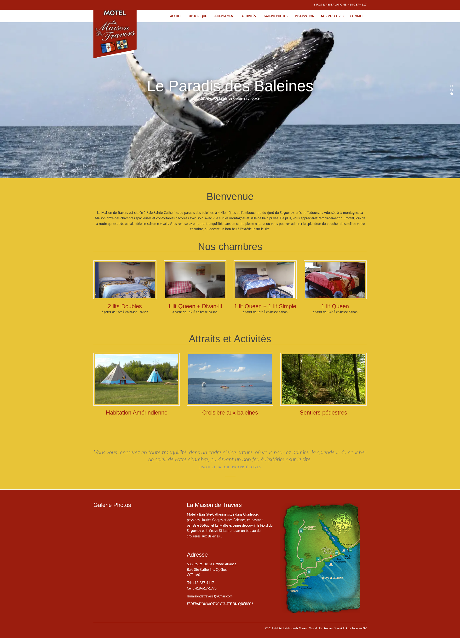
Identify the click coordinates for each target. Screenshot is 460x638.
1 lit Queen (335, 306)
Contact (357, 16)
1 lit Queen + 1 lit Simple (265, 306)
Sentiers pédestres (323, 412)
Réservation (304, 16)
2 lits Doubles (125, 306)
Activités (249, 16)
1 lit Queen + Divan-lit (195, 306)
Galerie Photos (276, 16)
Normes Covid (332, 16)
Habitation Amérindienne (136, 412)
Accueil (176, 16)
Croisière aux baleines (230, 412)
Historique (198, 16)
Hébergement (224, 16)
